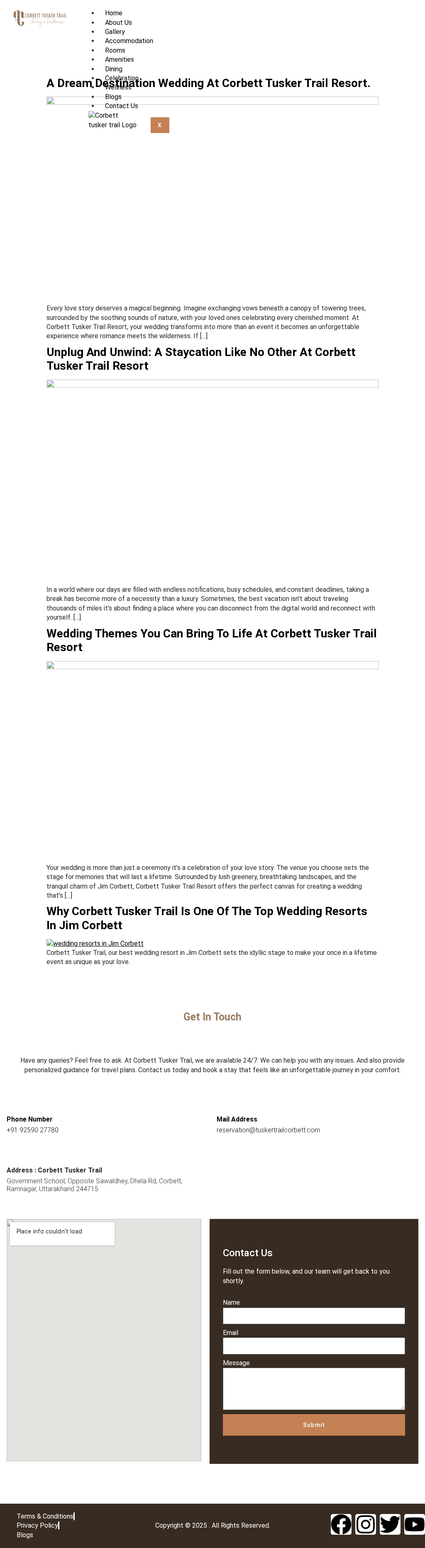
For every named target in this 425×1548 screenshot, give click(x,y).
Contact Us (121, 106)
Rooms (115, 50)
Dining (113, 69)
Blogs (113, 97)
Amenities (119, 59)
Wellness (118, 87)
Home (113, 13)
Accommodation (129, 41)
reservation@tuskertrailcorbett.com (268, 1130)
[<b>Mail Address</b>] (225, 1103)
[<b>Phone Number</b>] (15, 1103)
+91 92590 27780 (33, 1130)
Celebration (122, 78)
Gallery (115, 32)
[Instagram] (365, 1524)
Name (231, 1302)
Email (230, 1333)
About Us (118, 23)
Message (236, 1363)
